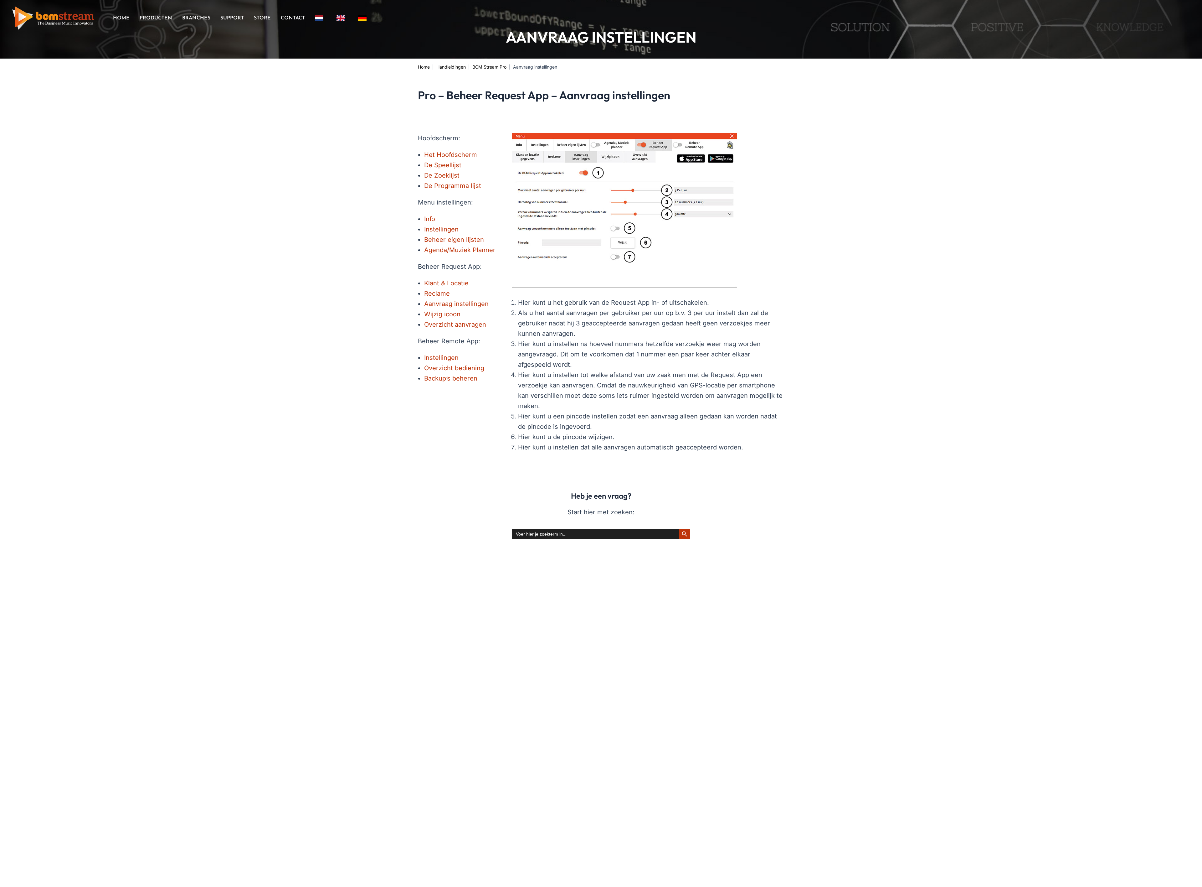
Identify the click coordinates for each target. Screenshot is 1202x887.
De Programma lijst (452, 185)
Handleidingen (451, 67)
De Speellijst (442, 165)
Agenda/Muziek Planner (460, 250)
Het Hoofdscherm (450, 154)
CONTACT (293, 18)
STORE (262, 18)
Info (429, 219)
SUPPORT (232, 18)
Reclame (437, 293)
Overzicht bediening (454, 368)
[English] (342, 18)
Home (424, 67)
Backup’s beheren (450, 378)
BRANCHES (196, 18)
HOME (121, 18)
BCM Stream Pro (489, 67)
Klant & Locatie (446, 283)
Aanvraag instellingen (456, 304)
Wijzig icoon (442, 314)
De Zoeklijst (442, 175)
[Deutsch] (364, 18)
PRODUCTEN (156, 18)
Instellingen (441, 229)
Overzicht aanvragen (455, 324)
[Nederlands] (320, 18)
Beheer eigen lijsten (454, 239)
